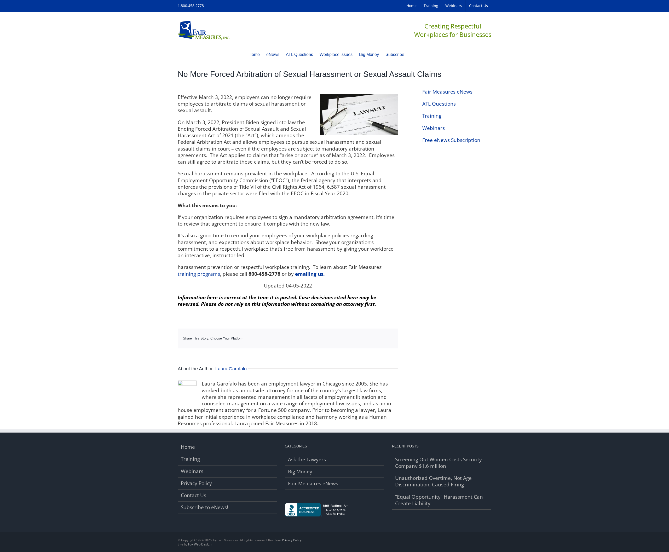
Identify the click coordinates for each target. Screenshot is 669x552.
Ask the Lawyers (307, 459)
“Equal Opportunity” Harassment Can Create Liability (439, 500)
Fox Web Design (199, 544)
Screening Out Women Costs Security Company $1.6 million (438, 462)
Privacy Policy (196, 483)
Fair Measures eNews (447, 91)
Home (188, 447)
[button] (412, 54)
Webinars (433, 128)
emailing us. (310, 274)
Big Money (300, 471)
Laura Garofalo (231, 368)
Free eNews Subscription (451, 140)
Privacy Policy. (292, 540)
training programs (199, 274)
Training (431, 115)
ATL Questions (439, 103)
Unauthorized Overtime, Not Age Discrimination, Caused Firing (433, 481)
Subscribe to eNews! (204, 507)
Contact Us (193, 495)
